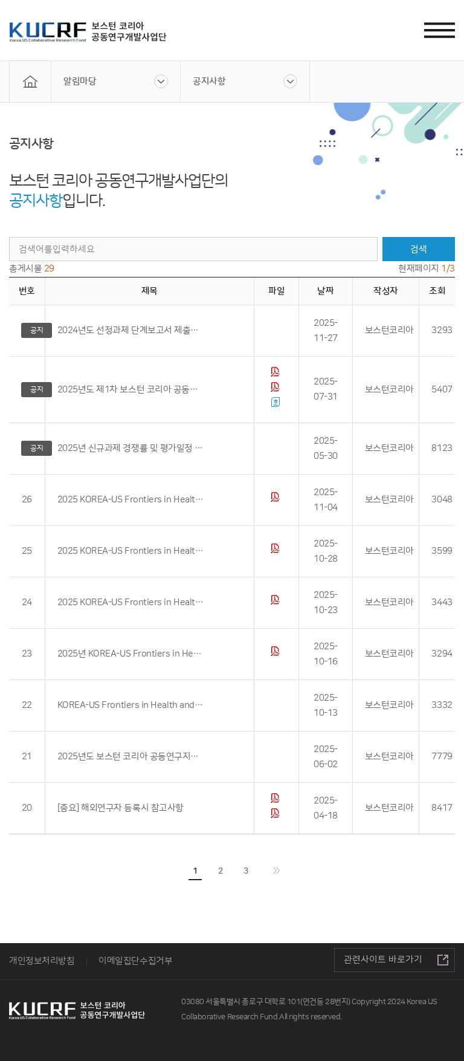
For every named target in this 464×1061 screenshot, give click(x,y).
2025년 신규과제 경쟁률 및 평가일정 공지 (131, 448)
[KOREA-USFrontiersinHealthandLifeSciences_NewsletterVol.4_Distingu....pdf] (277, 551)
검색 (418, 249)
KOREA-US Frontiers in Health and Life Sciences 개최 (131, 705)
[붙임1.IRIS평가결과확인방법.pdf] (277, 389)
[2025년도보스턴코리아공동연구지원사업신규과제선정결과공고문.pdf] (277, 374)
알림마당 (79, 81)
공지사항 (209, 81)
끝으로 (276, 870)
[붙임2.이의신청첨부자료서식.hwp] (277, 405)
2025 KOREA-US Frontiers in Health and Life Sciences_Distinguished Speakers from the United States (131, 602)
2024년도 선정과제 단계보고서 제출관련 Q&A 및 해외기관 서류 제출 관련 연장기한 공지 (131, 330)
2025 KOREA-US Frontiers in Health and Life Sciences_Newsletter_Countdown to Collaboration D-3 (131, 500)
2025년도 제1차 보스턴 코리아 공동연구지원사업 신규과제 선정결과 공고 (131, 389)
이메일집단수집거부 (135, 961)
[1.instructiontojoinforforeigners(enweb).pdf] (277, 801)
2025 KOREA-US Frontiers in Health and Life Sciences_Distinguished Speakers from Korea (131, 551)
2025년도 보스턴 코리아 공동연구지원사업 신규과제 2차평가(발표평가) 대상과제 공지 (131, 756)
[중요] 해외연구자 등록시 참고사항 (120, 808)
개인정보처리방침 (41, 961)
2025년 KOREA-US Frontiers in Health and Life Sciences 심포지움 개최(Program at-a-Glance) (131, 654)
